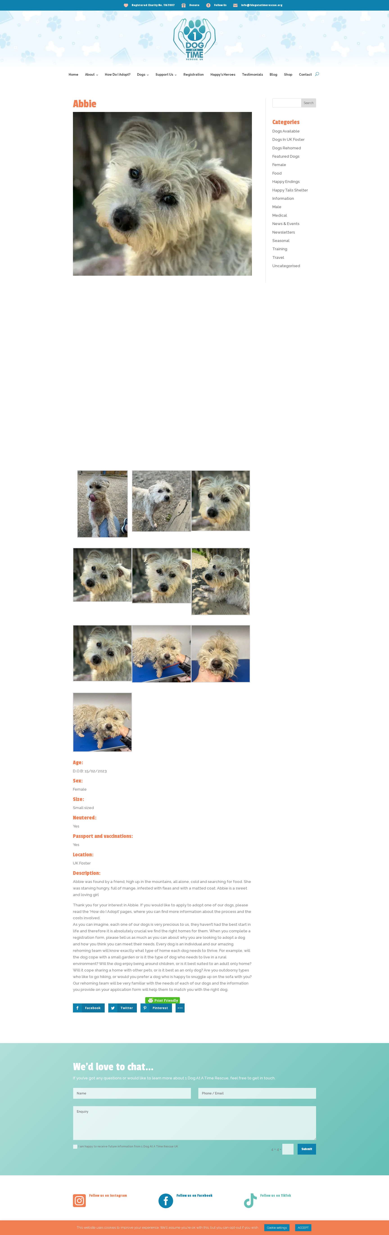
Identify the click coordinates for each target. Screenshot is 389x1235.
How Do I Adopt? (117, 74)
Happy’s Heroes (222, 74)
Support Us (164, 74)
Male (276, 207)
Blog (273, 74)
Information (283, 198)
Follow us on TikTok (275, 1195)
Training (279, 249)
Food (277, 173)
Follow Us (220, 5)
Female (279, 164)
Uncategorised (286, 266)
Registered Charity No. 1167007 (153, 5)
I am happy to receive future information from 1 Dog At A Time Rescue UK (128, 1146)
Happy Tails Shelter (290, 190)
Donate (194, 5)
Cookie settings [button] (277, 1227)
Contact (305, 74)
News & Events (285, 223)
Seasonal (280, 240)
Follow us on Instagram (108, 1195)
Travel (278, 257)
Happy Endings (286, 181)
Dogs (141, 74)
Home (73, 74)
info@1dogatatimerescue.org (261, 5)
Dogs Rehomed (286, 148)
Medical (279, 215)
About (90, 74)
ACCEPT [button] (303, 1227)
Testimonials (252, 74)
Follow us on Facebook (194, 1195)
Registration (193, 74)
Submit (306, 1149)
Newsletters (283, 232)
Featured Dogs (285, 156)
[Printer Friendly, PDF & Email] (162, 1000)
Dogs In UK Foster (288, 139)
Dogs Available (286, 131)
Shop (288, 74)
